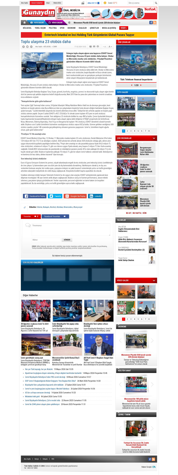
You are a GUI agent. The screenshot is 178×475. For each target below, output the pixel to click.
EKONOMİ (122, 327)
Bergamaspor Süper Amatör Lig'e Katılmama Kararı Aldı (146, 151)
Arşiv (48, 3)
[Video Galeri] (56, 22)
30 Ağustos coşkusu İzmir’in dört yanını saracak (146, 168)
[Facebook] (23, 46)
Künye (37, 459)
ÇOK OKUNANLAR (124, 138)
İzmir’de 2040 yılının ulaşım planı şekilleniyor (42, 404)
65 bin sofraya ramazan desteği (37, 392)
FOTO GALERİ (122, 92)
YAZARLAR (121, 220)
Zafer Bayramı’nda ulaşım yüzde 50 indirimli (147, 185)
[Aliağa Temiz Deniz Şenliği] (146, 103)
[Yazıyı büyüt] (110, 46)
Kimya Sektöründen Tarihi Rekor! (136, 79)
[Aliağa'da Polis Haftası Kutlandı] (146, 307)
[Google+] (31, 46)
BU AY (128, 213)
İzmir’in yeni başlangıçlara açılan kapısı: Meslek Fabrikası (47, 389)
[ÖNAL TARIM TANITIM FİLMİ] (126, 307)
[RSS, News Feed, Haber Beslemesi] (154, 22)
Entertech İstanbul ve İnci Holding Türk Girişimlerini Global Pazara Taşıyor (89, 35)
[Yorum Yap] (90, 46)
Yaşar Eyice (126, 259)
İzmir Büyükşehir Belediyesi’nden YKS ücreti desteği (45, 377)
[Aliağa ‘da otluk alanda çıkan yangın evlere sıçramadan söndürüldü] (126, 292)
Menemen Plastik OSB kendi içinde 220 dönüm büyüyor (97, 23)
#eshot (53, 207)
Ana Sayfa (24, 3)
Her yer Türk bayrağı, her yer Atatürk (39, 369)
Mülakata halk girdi (32, 396)
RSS (53, 459)
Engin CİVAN (132, 239)
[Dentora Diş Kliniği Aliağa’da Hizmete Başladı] (126, 103)
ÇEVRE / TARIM (124, 414)
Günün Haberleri (37, 3)
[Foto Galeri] (38, 22)
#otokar (60, 207)
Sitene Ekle (57, 3)
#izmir (39, 207)
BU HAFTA (137, 213)
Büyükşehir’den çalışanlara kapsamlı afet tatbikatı (44, 385)
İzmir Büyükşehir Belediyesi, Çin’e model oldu (42, 400)
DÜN (144, 213)
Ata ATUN (128, 229)
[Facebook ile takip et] (151, 22)
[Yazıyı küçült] (104, 46)
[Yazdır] (98, 46)
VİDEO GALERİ (122, 280)
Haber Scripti (147, 467)
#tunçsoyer (77, 207)
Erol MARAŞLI (131, 248)
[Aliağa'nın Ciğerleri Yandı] (146, 292)
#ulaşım (46, 207)
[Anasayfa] (25, 22)
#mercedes (68, 207)
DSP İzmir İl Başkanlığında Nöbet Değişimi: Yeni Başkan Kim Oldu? (50, 381)
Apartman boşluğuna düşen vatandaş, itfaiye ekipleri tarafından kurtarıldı (53, 373)
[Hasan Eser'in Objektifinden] (126, 119)
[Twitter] (27, 46)
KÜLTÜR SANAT (124, 371)
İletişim (45, 459)
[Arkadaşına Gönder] (94, 46)
